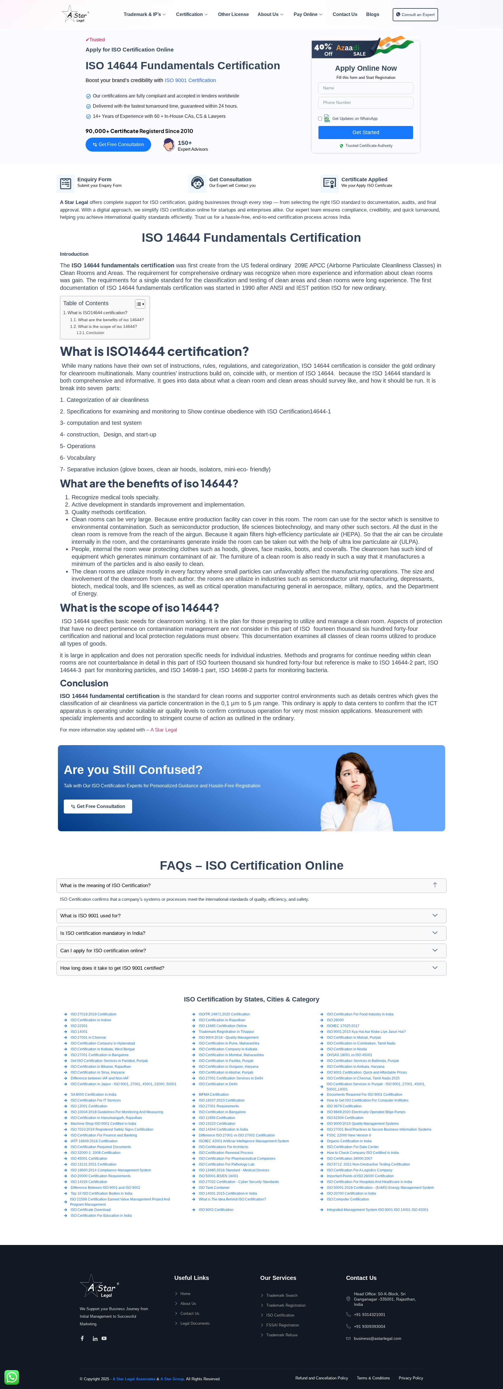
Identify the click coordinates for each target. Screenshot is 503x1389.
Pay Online (306, 14)
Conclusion (95, 333)
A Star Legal (163, 730)
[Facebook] (83, 1338)
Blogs (372, 14)
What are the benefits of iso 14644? (111, 320)
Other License (233, 14)
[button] (251, 885)
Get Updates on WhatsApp (355, 118)
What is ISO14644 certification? (97, 312)
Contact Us (345, 14)
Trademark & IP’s (142, 14)
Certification (189, 14)
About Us (268, 14)
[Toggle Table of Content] (137, 304)
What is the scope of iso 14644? (107, 326)
